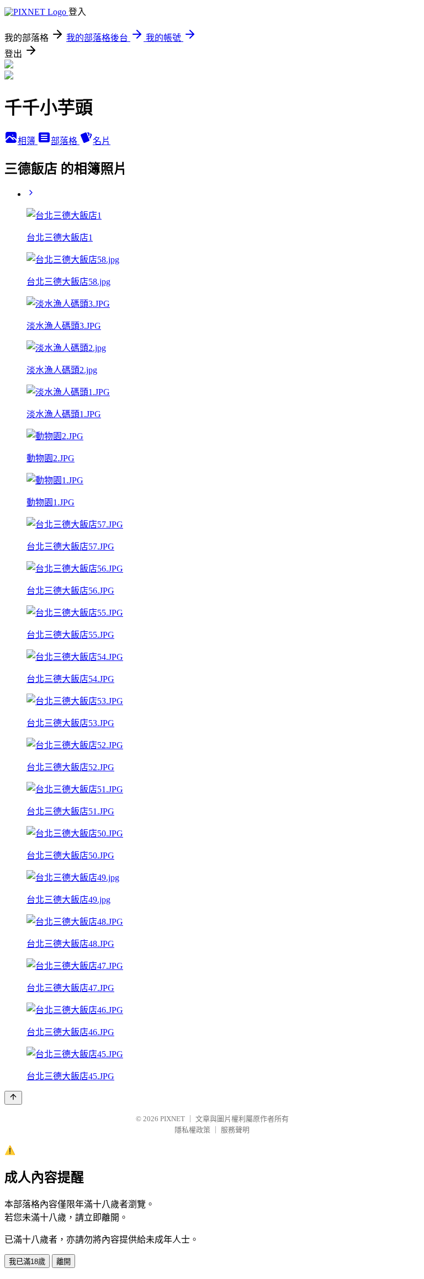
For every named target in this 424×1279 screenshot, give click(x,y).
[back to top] (13, 1098)
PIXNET (172, 1119)
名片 (101, 141)
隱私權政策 (192, 1130)
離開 (63, 1261)
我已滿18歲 (27, 1261)
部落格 (65, 141)
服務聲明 (235, 1130)
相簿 (28, 141)
